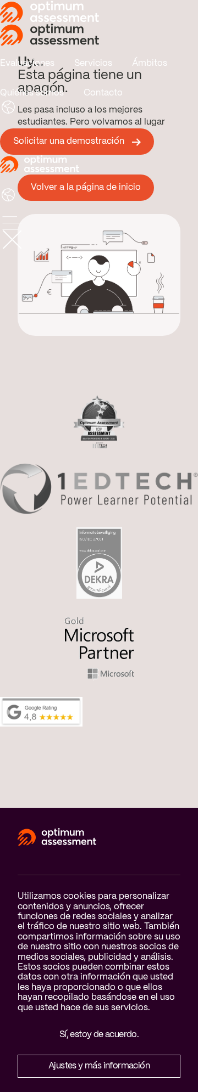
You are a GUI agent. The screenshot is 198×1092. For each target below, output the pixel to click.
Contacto (103, 93)
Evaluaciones (27, 63)
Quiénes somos (32, 93)
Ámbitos (149, 63)
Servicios (93, 63)
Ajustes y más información (99, 1066)
